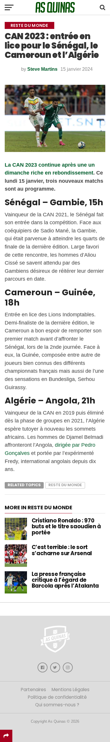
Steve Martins (42, 69)
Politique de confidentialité (57, 697)
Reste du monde (65, 484)
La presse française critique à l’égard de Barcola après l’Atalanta (65, 579)
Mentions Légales (70, 689)
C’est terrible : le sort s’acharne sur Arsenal (62, 550)
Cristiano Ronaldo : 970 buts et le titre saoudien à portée (66, 526)
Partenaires (33, 689)
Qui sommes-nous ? (57, 705)
